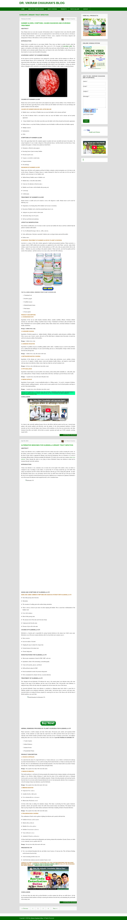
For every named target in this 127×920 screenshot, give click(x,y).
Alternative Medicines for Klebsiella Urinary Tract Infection (47, 445)
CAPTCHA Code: (88, 114)
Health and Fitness (94, 132)
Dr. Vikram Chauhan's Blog (42, 3)
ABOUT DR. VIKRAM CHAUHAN (36, 9)
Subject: (85, 91)
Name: (85, 81)
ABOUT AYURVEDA (52, 9)
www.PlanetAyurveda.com (29, 394)
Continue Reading (69, 435)
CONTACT (85, 9)
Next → (55, 908)
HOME (22, 9)
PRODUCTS (64, 9)
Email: (85, 86)
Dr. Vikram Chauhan (70, 19)
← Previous (25, 908)
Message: (86, 96)
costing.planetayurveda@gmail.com (32, 393)
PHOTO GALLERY (74, 9)
